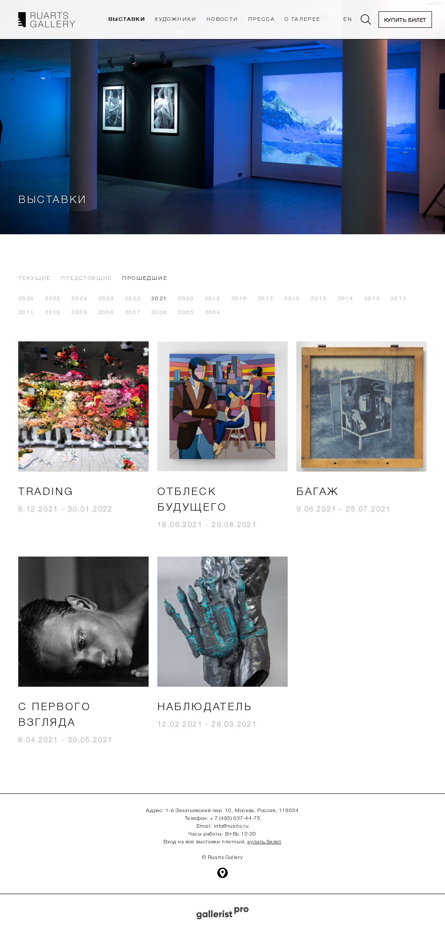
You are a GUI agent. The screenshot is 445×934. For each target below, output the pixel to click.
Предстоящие (86, 278)
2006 (159, 312)
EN (347, 19)
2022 (133, 298)
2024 (79, 298)
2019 (213, 298)
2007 (133, 312)
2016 (292, 298)
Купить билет (405, 20)
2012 (399, 298)
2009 (79, 312)
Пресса (261, 19)
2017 (266, 298)
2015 (319, 298)
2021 (159, 298)
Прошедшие (144, 278)
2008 (106, 312)
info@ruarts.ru (231, 826)
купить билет (264, 841)
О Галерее (303, 19)
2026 (26, 298)
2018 (239, 298)
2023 (106, 298)
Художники (176, 19)
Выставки (126, 19)
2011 (26, 312)
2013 (372, 298)
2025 (53, 298)
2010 (53, 312)
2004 (213, 312)
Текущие (34, 278)
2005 (186, 312)
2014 (346, 298)
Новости (222, 19)
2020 (186, 298)
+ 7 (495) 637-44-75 (235, 818)
